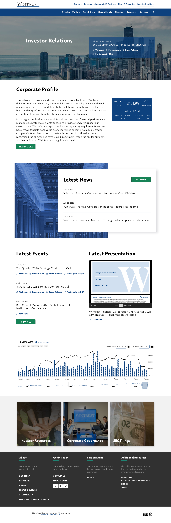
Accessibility (26, 495)
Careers (23, 485)
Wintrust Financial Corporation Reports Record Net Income (100, 206)
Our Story (78, 4)
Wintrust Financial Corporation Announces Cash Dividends (100, 193)
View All (26, 321)
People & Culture (28, 490)
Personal (88, 4)
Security (125, 487)
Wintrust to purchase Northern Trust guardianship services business (106, 220)
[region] (85, 364)
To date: (135, 347)
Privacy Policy (128, 477)
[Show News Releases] (42, 342)
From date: (111, 347)
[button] (145, 384)
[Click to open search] (152, 12)
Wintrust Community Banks (34, 499)
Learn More (26, 146)
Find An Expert (61, 481)
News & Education (126, 4)
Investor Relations (145, 4)
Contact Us (59, 476)
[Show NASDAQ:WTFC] (25, 342)
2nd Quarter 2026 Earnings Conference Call (119, 44)
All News (141, 179)
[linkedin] (55, 486)
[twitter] (65, 486)
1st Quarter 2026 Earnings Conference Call (43, 286)
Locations (24, 481)
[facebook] (61, 486)
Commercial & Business (105, 4)
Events (90, 477)
